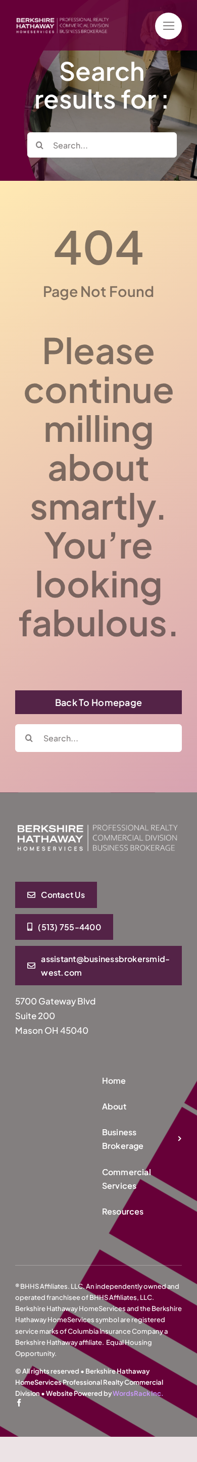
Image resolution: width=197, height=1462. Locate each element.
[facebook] (19, 1402)
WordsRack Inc (137, 1393)
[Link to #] (168, 26)
